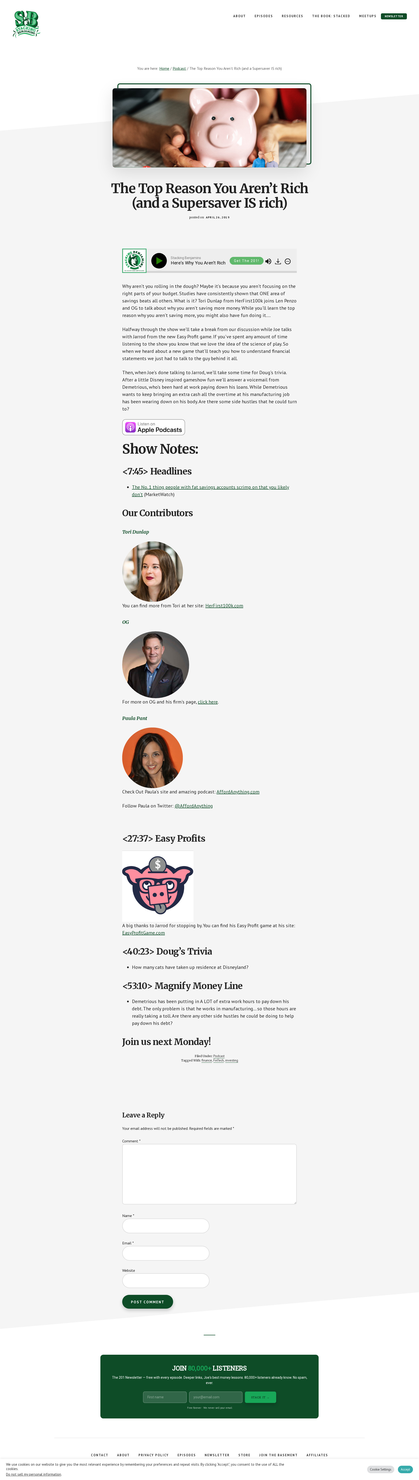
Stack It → (260, 1397)
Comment (131, 1141)
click (203, 702)
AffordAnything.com (238, 792)
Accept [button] (405, 1471)
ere (214, 702)
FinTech (218, 1060)
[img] (287, 261)
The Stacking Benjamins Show (42, 24)
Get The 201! (246, 261)
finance (206, 1060)
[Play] (160, 260)
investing (231, 1060)
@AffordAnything (194, 806)
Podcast (219, 1056)
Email (128, 1243)
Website (128, 1270)
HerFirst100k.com (224, 605)
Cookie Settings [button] (380, 1471)
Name (128, 1215)
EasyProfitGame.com (143, 933)
